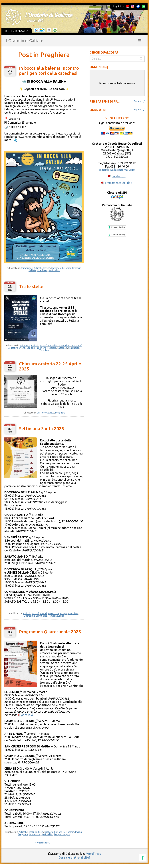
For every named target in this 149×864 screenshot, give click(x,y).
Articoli (37, 268)
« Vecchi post (42, 842)
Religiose (51, 348)
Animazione (27, 268)
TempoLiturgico (56, 616)
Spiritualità (54, 270)
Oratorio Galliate (45, 412)
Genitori (31, 348)
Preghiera (42, 270)
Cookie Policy (118, 234)
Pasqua (63, 613)
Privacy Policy (118, 227)
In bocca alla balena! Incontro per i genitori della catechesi (49, 71)
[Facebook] (138, 6)
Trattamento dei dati (118, 182)
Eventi (68, 268)
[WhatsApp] (144, 6)
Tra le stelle (31, 286)
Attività (46, 268)
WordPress (93, 853)
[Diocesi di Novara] (55, 30)
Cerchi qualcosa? (104, 52)
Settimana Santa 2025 (41, 428)
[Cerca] (140, 59)
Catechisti (53, 345)
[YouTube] (127, 6)
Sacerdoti (62, 348)
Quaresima (29, 616)
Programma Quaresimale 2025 (50, 631)
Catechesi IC (57, 268)
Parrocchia (53, 613)
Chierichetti (65, 345)
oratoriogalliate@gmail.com (117, 169)
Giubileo (39, 832)
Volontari (44, 350)
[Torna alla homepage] (72, 17)
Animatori (25, 345)
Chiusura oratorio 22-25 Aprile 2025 (50, 366)
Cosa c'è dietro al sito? (74, 857)
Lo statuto (118, 176)
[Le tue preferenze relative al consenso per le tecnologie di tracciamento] (142, 857)
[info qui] (27, 714)
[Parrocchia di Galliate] (49, 30)
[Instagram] (132, 6)
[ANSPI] (39, 30)
